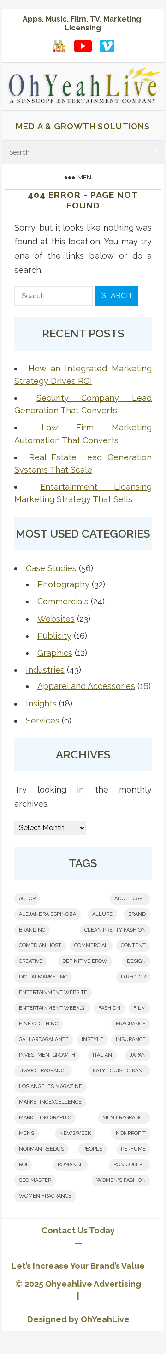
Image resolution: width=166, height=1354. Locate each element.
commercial (91, 946)
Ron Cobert (129, 1165)
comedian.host (40, 946)
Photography (63, 584)
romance (70, 1165)
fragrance (131, 1024)
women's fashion (121, 1180)
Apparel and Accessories (86, 686)
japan (138, 1055)
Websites (56, 619)
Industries (45, 670)
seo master (35, 1180)
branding (32, 930)
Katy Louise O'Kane (119, 1071)
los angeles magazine (50, 1086)
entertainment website (53, 992)
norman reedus (41, 1149)
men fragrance (124, 1118)
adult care (130, 899)
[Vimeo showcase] (107, 46)
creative (30, 961)
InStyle (92, 1039)
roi (23, 1165)
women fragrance (45, 1196)
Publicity (54, 636)
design (136, 961)
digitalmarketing (43, 977)
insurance (131, 1039)
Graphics (54, 653)
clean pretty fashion (115, 930)
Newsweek (75, 1133)
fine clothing (38, 1024)
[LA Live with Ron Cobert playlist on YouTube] (59, 46)
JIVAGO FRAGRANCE (43, 1071)
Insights (41, 703)
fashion (109, 1008)
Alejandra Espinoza (47, 914)
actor (27, 899)
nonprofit (131, 1133)
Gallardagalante (44, 1039)
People (92, 1149)
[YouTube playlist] (83, 46)
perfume (133, 1149)
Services (42, 720)
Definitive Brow (84, 961)
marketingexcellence (50, 1102)
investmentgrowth (47, 1055)
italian (102, 1055)
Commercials (63, 601)
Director (133, 977)
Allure (102, 914)
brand (137, 914)
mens (26, 1133)
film (139, 1008)
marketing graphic (45, 1118)
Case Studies (51, 568)
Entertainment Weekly (52, 1008)
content (133, 946)
